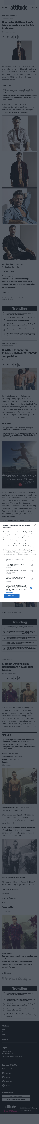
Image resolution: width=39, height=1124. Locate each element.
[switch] (31, 565)
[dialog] (19, 562)
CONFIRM (11, 596)
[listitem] (19, 560)
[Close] (35, 526)
